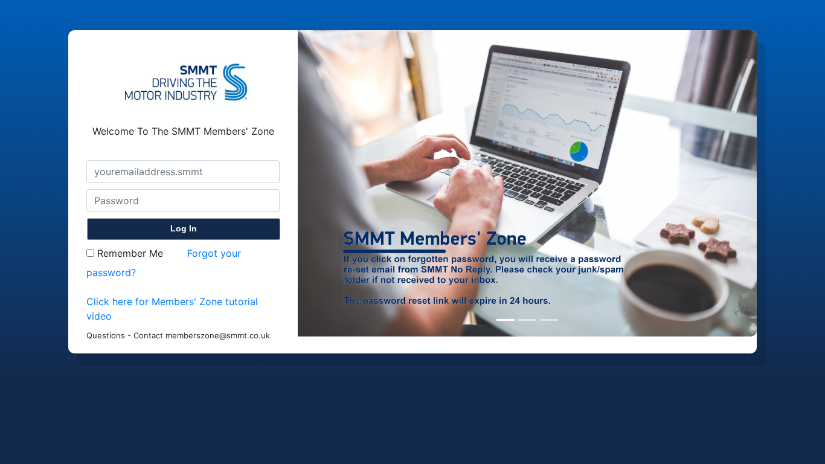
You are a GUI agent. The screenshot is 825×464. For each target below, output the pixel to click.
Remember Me (128, 253)
